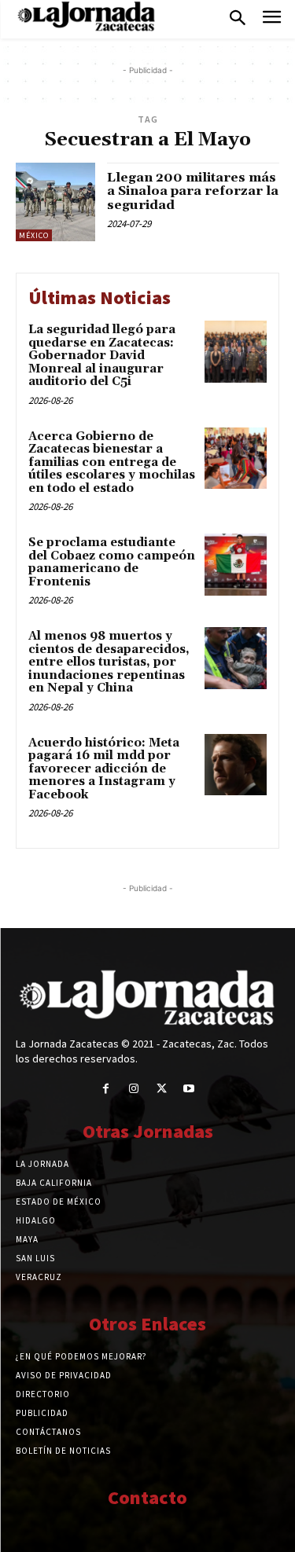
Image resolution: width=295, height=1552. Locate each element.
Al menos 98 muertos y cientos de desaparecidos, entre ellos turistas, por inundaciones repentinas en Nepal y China (109, 662)
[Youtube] (189, 1089)
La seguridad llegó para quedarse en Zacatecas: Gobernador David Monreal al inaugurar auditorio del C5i (101, 355)
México (34, 235)
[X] (161, 1089)
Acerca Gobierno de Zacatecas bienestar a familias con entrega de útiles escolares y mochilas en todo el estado (111, 462)
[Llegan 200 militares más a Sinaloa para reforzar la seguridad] (55, 202)
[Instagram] (133, 1089)
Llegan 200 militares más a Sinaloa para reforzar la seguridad (192, 191)
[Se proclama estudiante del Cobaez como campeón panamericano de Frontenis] (236, 565)
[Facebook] (106, 1089)
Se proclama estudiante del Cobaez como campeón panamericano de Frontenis (111, 562)
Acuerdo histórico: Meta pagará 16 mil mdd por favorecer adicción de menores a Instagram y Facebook (103, 769)
